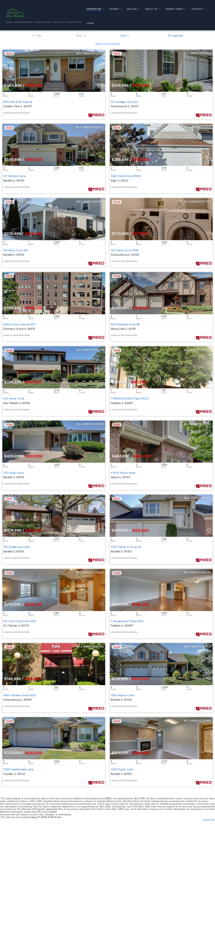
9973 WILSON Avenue (17, 102)
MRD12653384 (201, 53)
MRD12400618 (94, 424)
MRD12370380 (201, 424)
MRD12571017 (202, 127)
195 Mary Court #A (15, 250)
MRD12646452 (93, 127)
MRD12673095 (94, 53)
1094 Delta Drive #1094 (126, 176)
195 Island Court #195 (124, 250)
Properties (94, 9)
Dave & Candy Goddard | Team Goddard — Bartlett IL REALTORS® (43, 22)
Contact (197, 9)
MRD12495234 (93, 275)
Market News (174, 9)
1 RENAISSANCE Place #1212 (129, 398)
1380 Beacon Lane (122, 695)
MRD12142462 (201, 720)
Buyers (114, 9)
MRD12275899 (94, 572)
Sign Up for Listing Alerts (107, 44)
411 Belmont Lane (14, 176)
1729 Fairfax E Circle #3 (126, 547)
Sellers (132, 9)
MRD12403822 (201, 350)
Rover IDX (209, 819)
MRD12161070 (94, 720)
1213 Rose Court (13, 472)
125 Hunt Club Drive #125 (19, 621)
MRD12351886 (94, 498)
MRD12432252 (94, 350)
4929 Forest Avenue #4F (19, 324)
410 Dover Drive (13, 398)
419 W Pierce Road (123, 472)
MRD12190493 (94, 646)
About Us (151, 9)
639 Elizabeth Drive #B (125, 324)
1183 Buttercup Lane (16, 547)
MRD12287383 (201, 498)
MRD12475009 (201, 275)
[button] (102, 9)
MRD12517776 (201, 201)
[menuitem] (37, 35)
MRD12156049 (201, 572)
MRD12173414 (202, 646)
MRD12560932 (94, 201)
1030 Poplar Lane (122, 769)
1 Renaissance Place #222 (127, 621)
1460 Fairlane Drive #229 (19, 695)
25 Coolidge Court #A (124, 102)
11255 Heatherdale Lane (18, 769)
